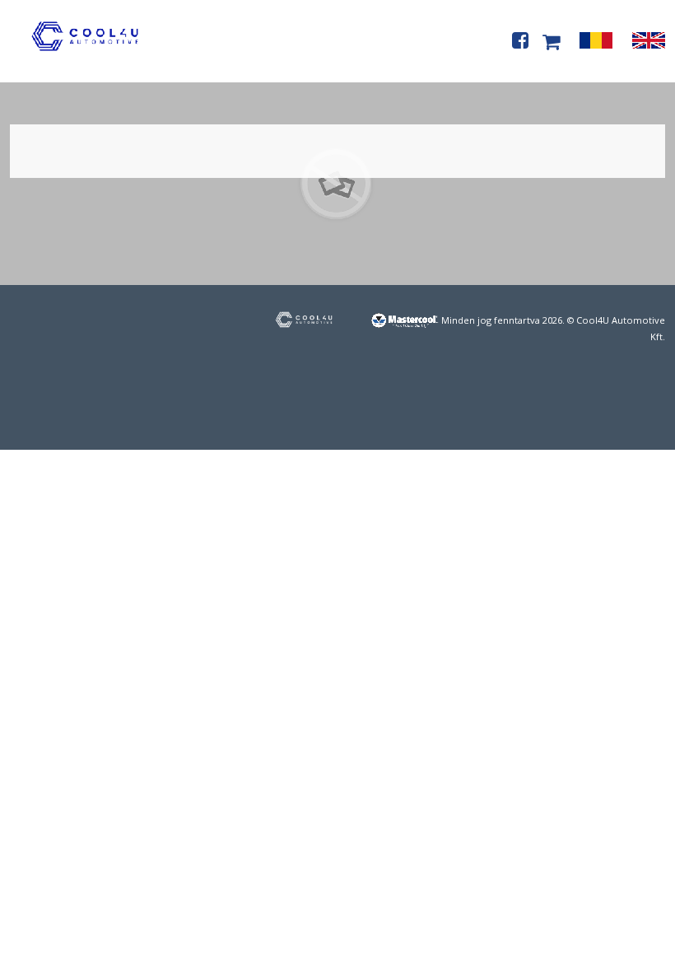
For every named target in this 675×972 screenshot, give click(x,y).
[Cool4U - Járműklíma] (85, 55)
